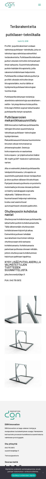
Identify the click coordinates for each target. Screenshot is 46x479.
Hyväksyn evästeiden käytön (23, 475)
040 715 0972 (10, 448)
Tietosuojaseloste (12, 456)
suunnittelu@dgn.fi (12, 451)
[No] (43, 472)
